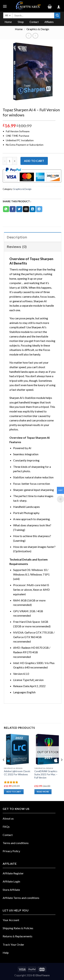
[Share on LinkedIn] (33, 209)
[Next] (61, 767)
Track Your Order (13, 944)
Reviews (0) (17, 247)
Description (17, 237)
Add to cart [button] (13, 791)
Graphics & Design (37, 29)
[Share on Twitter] (19, 209)
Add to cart (34, 160)
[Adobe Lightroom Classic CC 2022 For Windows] (17, 749)
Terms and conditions (16, 843)
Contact (8, 834)
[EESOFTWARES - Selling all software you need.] (27, 6)
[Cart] (51, 5)
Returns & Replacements (17, 936)
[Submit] (57, 16)
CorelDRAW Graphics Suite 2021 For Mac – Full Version (45, 774)
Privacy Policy (11, 851)
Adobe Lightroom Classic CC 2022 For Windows (17, 773)
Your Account (11, 920)
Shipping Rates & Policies (18, 928)
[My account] (59, 6)
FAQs (6, 826)
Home (19, 29)
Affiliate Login (11, 881)
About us (8, 818)
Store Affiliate (11, 889)
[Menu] (5, 6)
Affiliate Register (13, 873)
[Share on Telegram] (39, 209)
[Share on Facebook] (13, 209)
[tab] (32, 237)
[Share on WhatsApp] (6, 209)
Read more (43, 791)
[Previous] (4, 767)
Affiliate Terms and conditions (21, 897)
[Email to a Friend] (26, 209)
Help (6, 952)
